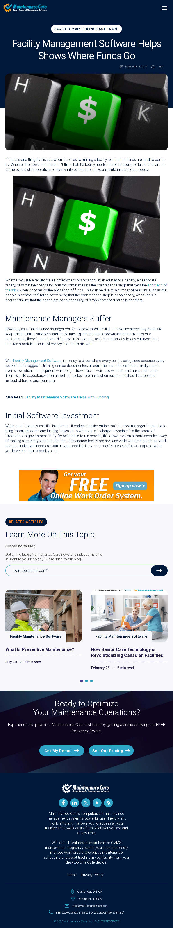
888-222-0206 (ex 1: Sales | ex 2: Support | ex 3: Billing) (90, 912)
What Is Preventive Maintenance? (39, 649)
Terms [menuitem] (72, 875)
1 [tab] (81, 681)
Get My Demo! (58, 750)
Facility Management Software (37, 361)
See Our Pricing (107, 750)
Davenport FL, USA (90, 898)
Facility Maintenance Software (86, 29)
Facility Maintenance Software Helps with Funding (66, 397)
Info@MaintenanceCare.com (90, 905)
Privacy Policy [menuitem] (92, 875)
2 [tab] (86, 681)
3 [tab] (91, 681)
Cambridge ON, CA (89, 891)
